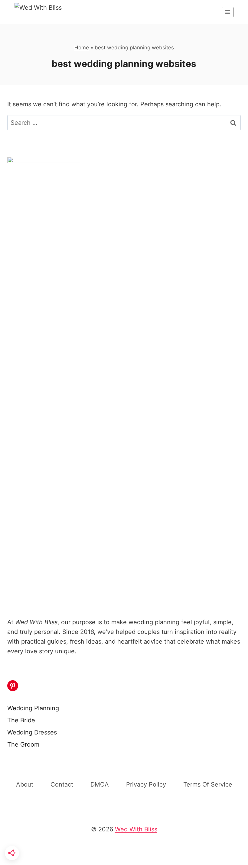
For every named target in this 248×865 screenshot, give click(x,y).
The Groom (23, 744)
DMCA (99, 784)
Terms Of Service (207, 784)
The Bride (21, 720)
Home (81, 48)
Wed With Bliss (136, 829)
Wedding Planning (33, 708)
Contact (62, 784)
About (24, 784)
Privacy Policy (146, 784)
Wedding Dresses (32, 732)
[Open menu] (227, 12)
